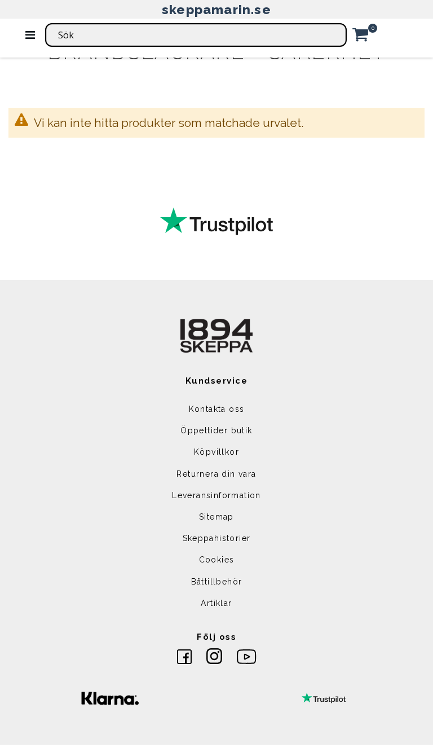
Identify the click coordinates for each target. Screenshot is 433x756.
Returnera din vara (216, 473)
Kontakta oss (217, 409)
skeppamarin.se (216, 9)
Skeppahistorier (217, 538)
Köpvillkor (216, 451)
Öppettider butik (216, 430)
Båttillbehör (216, 581)
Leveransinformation (216, 495)
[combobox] (196, 35)
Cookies (217, 559)
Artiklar (216, 603)
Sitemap (216, 516)
